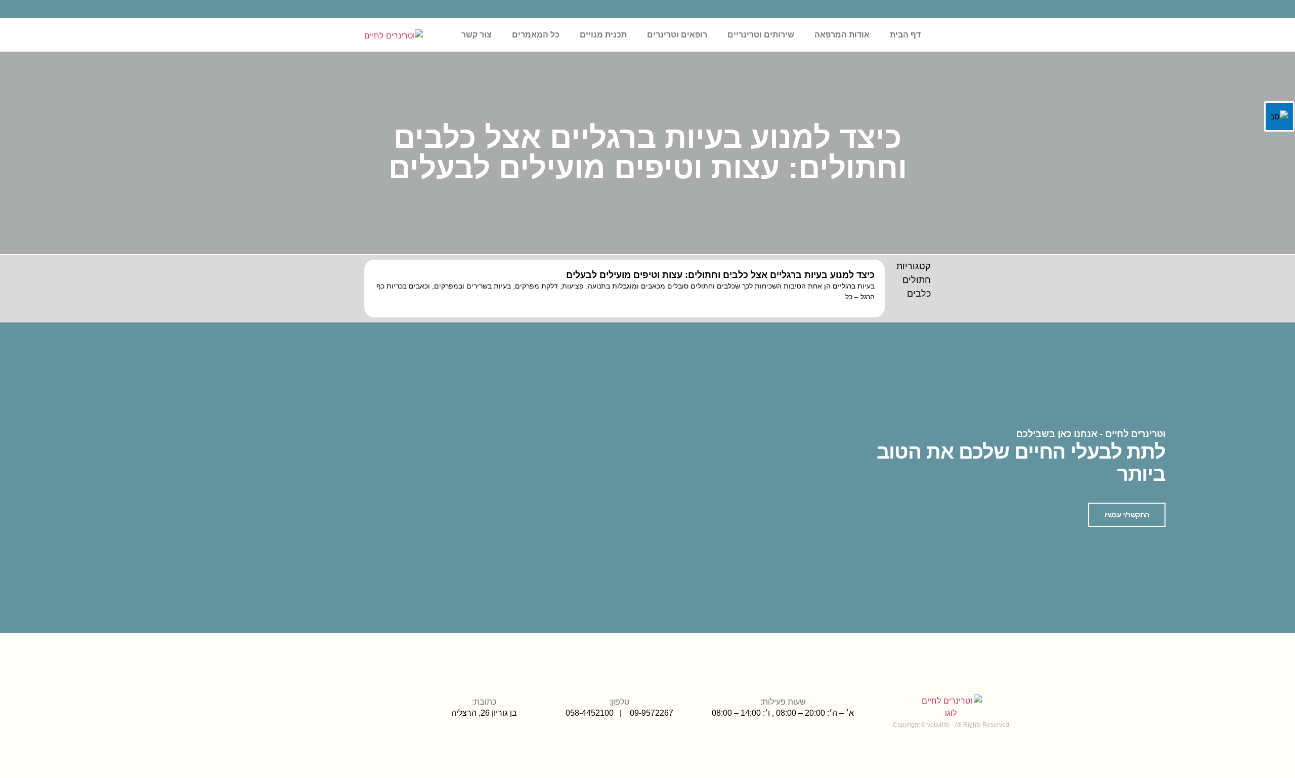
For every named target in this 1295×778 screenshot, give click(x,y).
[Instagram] (367, 711)
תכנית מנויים (603, 34)
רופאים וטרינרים (677, 34)
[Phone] (336, 711)
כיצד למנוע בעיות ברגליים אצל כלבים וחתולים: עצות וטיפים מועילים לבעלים (720, 275)
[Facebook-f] (352, 711)
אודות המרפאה (842, 34)
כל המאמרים (535, 34)
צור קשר (476, 34)
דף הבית (905, 34)
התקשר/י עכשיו (1126, 515)
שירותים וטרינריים (760, 34)
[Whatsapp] (321, 711)
